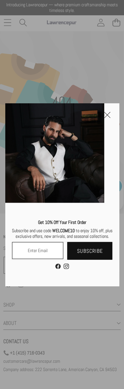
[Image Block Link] (54, 153)
